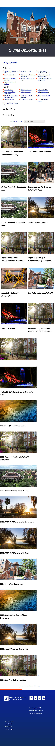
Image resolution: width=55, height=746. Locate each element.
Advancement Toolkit (36, 711)
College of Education (9, 74)
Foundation (8, 724)
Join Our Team (9, 721)
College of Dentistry (26, 90)
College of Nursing (26, 92)
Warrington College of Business (10, 83)
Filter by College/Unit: (16, 121)
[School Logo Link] (15, 698)
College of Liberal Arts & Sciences (10, 79)
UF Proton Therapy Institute (43, 100)
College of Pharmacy (43, 92)
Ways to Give (8, 115)
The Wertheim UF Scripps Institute (11, 104)
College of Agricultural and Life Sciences (11, 72)
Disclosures (8, 726)
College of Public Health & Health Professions (11, 96)
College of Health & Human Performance (28, 75)
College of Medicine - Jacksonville (9, 92)
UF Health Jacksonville (27, 99)
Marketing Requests (35, 713)
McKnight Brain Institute (44, 95)
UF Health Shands (9, 99)
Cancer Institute (8, 90)
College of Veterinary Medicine (26, 96)
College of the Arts (26, 71)
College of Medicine (43, 90)
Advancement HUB (35, 708)
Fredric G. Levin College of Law (28, 79)
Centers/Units (9, 108)
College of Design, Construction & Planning (44, 72)
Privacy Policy (9, 729)
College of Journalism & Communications (44, 75)
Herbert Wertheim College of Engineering (44, 79)
